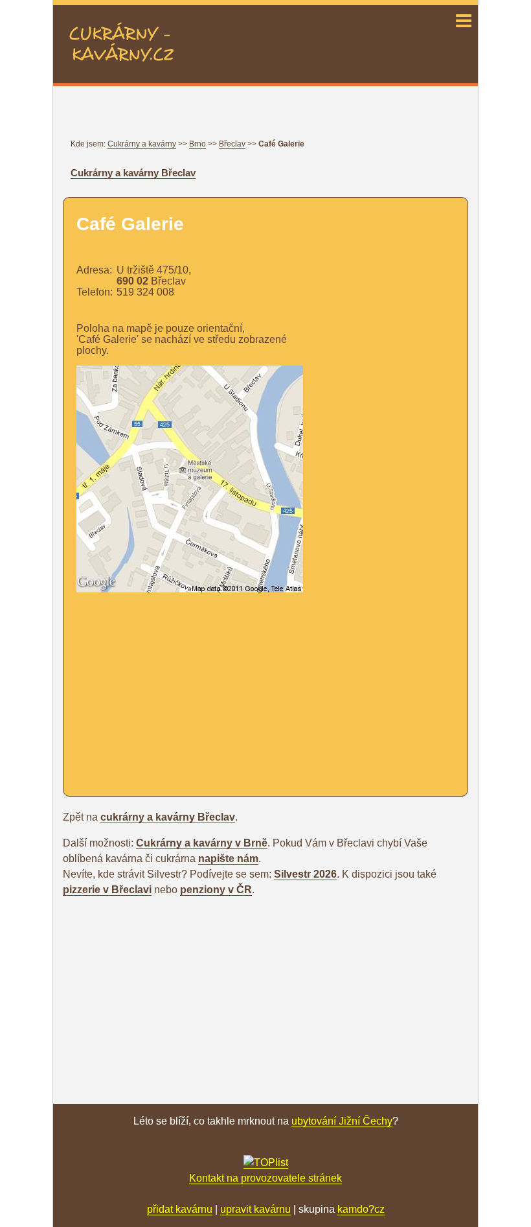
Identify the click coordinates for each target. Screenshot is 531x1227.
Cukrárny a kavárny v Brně (201, 842)
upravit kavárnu (255, 1209)
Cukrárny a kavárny (141, 143)
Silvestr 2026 (305, 874)
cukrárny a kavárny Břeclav (167, 817)
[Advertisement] (185, 687)
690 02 (132, 280)
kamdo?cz (361, 1209)
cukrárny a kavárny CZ (121, 29)
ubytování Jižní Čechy (341, 1121)
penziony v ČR (216, 889)
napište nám (228, 858)
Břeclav (232, 143)
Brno (197, 143)
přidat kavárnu (179, 1209)
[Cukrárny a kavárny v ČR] (265, 1163)
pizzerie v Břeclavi (107, 889)
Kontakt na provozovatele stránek (265, 1178)
